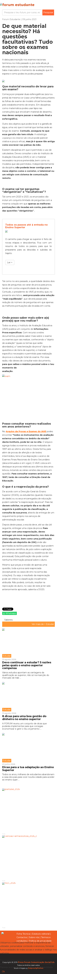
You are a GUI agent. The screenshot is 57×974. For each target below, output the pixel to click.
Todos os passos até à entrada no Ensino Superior (26, 226)
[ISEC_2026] (28, 904)
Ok (3, 971)
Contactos (22, 937)
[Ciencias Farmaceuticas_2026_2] (28, 857)
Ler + (9, 262)
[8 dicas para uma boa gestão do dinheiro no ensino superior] (28, 696)
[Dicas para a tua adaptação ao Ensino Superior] (28, 747)
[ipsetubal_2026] (28, 810)
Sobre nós (34, 937)
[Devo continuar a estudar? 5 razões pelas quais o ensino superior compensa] (28, 643)
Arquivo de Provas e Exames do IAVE (26, 431)
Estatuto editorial (41, 934)
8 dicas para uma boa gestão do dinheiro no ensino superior (24, 718)
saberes (8, 619)
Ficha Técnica (23, 934)
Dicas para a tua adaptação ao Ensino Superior (28, 769)
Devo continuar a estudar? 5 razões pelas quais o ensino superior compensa (26, 665)
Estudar (50, 624)
